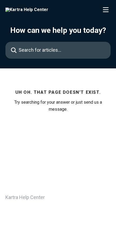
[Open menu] (106, 9)
